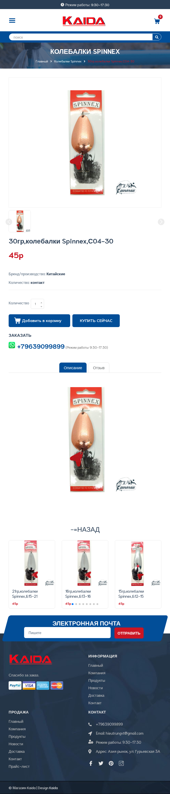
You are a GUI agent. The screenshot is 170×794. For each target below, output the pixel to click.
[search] (156, 37)
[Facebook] (90, 763)
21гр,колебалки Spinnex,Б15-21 (25, 593)
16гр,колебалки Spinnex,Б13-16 (78, 593)
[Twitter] (101, 763)
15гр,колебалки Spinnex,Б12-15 (131, 593)
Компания (96, 672)
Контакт (95, 702)
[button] (72, 604)
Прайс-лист (19, 766)
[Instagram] (121, 763)
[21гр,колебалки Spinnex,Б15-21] (32, 563)
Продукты (96, 680)
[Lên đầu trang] (161, 770)
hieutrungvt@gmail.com (124, 732)
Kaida (53, 787)
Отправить (129, 633)
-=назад (85, 528)
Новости (95, 687)
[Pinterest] (111, 763)
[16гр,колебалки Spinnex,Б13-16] (85, 563)
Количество (19, 302)
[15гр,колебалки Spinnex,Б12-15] (138, 563)
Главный (95, 665)
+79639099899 (41, 346)
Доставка (96, 695)
